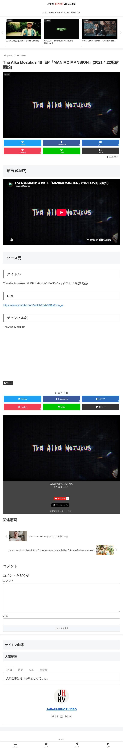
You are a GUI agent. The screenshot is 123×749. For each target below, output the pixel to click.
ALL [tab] (31, 669)
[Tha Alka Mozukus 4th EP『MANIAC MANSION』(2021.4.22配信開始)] (75, 586)
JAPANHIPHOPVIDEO (61, 709)
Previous (2, 32)
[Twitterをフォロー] (53, 716)
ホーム (61, 739)
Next (120, 32)
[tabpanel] (23, 32)
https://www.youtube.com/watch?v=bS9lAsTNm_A (33, 305)
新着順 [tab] (43, 669)
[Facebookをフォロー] (57, 716)
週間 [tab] (20, 669)
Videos (9, 383)
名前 (5, 616)
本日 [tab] (9, 669)
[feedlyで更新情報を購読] (70, 716)
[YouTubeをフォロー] (66, 716)
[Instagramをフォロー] (61, 716)
